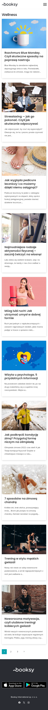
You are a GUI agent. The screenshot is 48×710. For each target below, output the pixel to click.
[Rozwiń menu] (45, 4)
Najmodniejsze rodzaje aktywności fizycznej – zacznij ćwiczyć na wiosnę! (23, 250)
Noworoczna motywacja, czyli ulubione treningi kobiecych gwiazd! (22, 622)
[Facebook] (19, 703)
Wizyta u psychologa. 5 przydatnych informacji (21, 376)
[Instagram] (29, 703)
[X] (24, 703)
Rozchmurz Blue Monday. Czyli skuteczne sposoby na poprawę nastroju (23, 56)
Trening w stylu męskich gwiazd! (21, 560)
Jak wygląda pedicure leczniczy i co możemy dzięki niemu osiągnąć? (21, 183)
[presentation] (24, 33)
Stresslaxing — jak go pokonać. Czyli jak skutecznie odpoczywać (21, 120)
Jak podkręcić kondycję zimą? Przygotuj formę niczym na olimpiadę (21, 438)
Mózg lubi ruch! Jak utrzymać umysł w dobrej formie (22, 314)
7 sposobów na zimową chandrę (20, 500)
